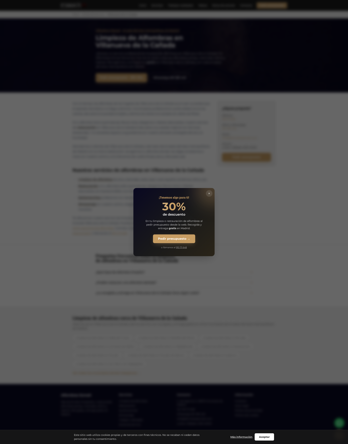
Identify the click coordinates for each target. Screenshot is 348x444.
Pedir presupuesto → (174, 238)
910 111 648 (181, 247)
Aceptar (264, 437)
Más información (241, 437)
